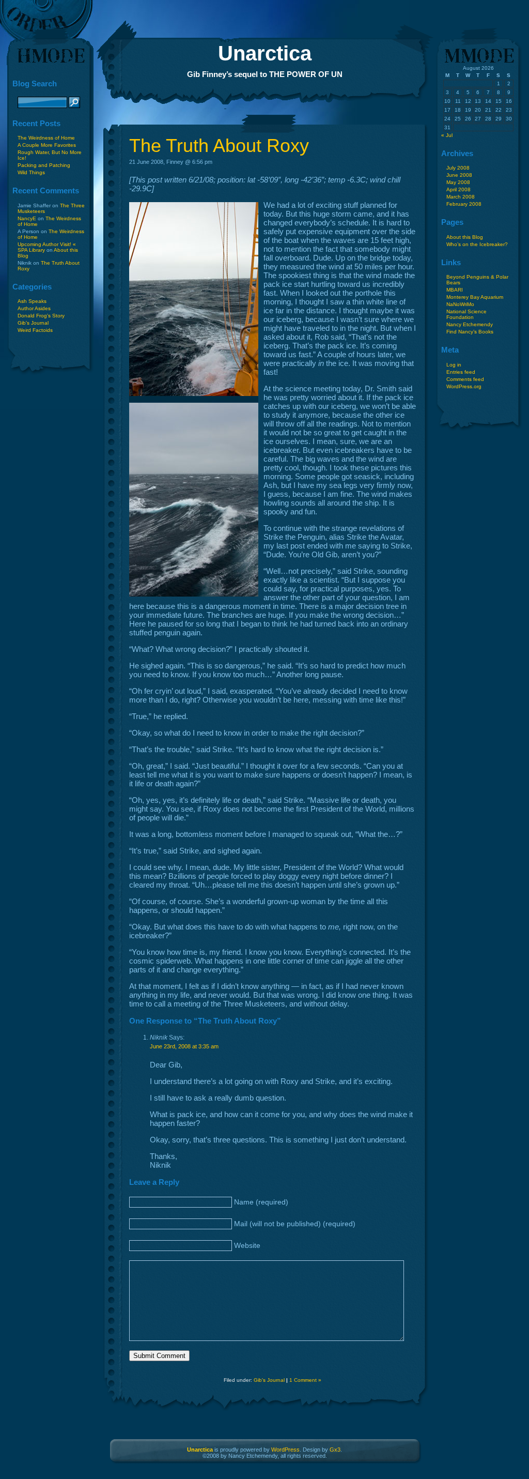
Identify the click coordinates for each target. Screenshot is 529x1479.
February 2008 (463, 204)
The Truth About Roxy (219, 145)
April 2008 (458, 189)
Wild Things (31, 172)
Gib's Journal (33, 323)
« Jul (447, 135)
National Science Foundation (466, 314)
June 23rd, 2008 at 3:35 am (184, 1046)
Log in (453, 365)
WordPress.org (463, 386)
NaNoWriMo (460, 304)
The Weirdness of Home (46, 138)
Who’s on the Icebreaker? (477, 244)
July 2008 (458, 168)
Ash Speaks (32, 301)
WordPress (285, 1449)
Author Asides (34, 308)
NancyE (27, 218)
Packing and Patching (44, 165)
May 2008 (458, 182)
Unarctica (265, 53)
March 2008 (460, 197)
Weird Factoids (35, 330)
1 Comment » (305, 1380)
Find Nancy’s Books (469, 331)
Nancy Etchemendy (469, 324)
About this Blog (464, 237)
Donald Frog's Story (41, 315)
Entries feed (460, 372)
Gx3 (335, 1449)
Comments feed (465, 379)
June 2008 (459, 175)
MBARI (454, 290)
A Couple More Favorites (47, 145)
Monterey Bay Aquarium (474, 297)
